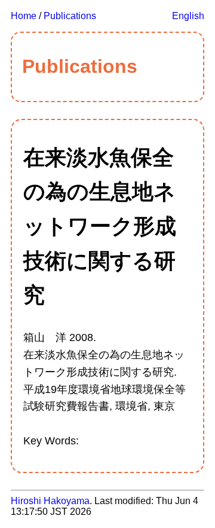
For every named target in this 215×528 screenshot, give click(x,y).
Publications (70, 16)
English (188, 16)
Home (23, 16)
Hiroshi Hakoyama (50, 501)
